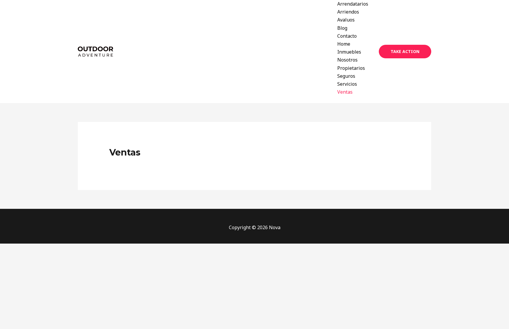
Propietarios (351, 68)
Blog (342, 28)
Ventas (345, 92)
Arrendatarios (352, 4)
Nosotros (347, 60)
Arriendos (348, 12)
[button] (405, 51)
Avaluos (346, 19)
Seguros (346, 76)
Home (343, 44)
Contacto (347, 36)
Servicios (347, 84)
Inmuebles (349, 52)
